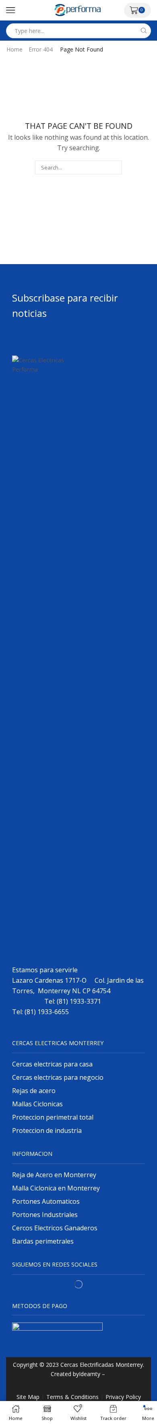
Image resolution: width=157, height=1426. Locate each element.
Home (14, 49)
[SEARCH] (115, 167)
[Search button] (143, 31)
